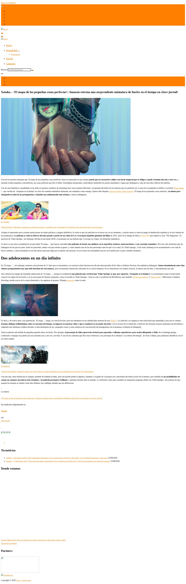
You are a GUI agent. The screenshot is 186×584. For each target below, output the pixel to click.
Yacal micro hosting (9, 543)
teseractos (70, 280)
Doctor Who (156, 277)
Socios (9, 58)
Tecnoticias (15, 54)
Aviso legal (26, 580)
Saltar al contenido (8, 3)
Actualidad (11, 50)
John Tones (5, 421)
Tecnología (10, 85)
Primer (113, 321)
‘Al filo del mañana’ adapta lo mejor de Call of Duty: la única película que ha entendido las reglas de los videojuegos (47, 372)
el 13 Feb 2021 (12, 78)
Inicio (9, 45)
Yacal (18, 580)
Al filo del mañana (140, 277)
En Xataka (5, 222)
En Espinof (5, 366)
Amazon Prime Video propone (122, 191)
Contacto (10, 63)
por (7, 81)
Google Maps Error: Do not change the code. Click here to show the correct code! (33, 540)
